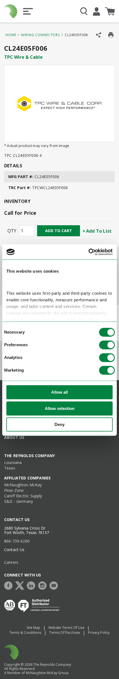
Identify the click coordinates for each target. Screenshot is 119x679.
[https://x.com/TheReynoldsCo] (21, 585)
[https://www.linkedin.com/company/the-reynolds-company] (32, 585)
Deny (59, 424)
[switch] (107, 344)
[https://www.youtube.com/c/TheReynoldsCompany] (55, 585)
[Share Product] (98, 34)
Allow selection (59, 408)
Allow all (59, 392)
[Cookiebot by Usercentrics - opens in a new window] (88, 252)
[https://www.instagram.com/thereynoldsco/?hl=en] (43, 585)
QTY (11, 231)
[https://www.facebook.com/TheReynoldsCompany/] (9, 585)
